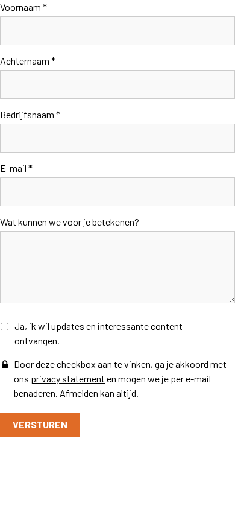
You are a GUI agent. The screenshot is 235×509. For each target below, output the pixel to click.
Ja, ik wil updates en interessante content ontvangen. (98, 333)
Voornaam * (23, 7)
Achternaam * (27, 60)
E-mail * (16, 168)
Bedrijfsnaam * (30, 114)
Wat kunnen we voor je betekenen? (69, 221)
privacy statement (68, 378)
